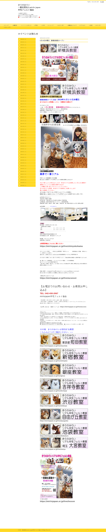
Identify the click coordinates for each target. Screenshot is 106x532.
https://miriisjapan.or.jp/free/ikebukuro (54, 436)
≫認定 (90, 25)
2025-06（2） (24, 61)
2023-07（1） (24, 95)
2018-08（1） (24, 185)
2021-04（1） (24, 126)
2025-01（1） (24, 67)
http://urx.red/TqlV (49, 238)
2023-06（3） (24, 98)
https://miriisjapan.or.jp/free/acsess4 (58, 278)
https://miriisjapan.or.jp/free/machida (53, 346)
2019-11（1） (24, 154)
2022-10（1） (24, 106)
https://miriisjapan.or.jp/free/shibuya (53, 406)
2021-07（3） (24, 123)
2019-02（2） (24, 168)
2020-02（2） (24, 148)
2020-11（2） (24, 137)
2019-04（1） (24, 162)
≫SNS (42, 25)
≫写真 (36, 25)
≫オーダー (97, 25)
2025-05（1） (24, 64)
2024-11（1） (24, 70)
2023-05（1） (24, 101)
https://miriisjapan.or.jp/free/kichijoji (53, 391)
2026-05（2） (24, 39)
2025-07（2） (24, 58)
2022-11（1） (24, 103)
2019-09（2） (24, 157)
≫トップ (7, 25)
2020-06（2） (24, 143)
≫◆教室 (15, 25)
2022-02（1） (24, 115)
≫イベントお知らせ (26, 25)
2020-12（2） (24, 134)
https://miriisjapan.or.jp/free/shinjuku (53, 361)
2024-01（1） (24, 84)
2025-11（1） (24, 50)
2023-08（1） (24, 92)
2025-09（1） (24, 56)
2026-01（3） (24, 44)
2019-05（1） (24, 160)
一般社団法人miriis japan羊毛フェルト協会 (31, 530)
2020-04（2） (24, 146)
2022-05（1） (24, 112)
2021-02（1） (24, 129)
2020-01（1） (24, 151)
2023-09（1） (24, 89)
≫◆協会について (71, 25)
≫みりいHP (60, 25)
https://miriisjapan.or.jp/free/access (73, 307)
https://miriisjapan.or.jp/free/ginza (52, 376)
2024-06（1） (24, 75)
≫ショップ (50, 25)
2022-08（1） (24, 109)
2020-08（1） (24, 140)
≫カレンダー (8, 27)
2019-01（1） (24, 171)
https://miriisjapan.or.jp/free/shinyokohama (61, 246)
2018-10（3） (24, 179)
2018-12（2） (24, 174)
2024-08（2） (24, 72)
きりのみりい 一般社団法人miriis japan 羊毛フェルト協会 (29, 7)
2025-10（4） (24, 53)
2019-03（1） (24, 165)
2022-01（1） (24, 117)
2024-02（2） (24, 81)
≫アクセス (82, 25)
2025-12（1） (24, 47)
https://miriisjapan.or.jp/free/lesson (57, 501)
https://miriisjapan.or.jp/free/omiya (52, 449)
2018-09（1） (24, 182)
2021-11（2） (24, 120)
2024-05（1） (24, 78)
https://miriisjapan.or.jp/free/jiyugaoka (54, 421)
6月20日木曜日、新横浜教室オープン (52, 40)
